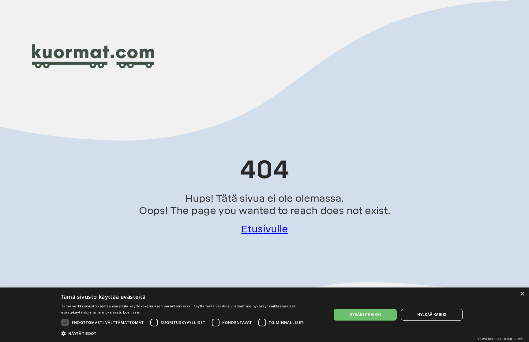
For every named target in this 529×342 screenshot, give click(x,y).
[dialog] (264, 315)
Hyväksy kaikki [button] (365, 314)
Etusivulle (264, 229)
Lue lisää (131, 312)
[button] (192, 333)
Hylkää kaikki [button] (431, 314)
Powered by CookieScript (501, 338)
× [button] (522, 294)
